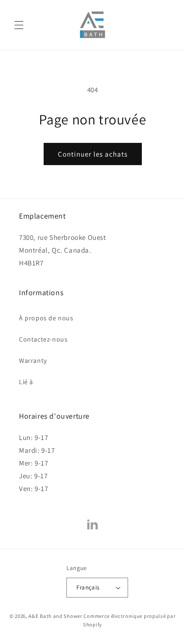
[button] (19, 25)
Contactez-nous (43, 339)
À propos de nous (46, 318)
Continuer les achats (93, 154)
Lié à (26, 382)
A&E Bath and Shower (55, 616)
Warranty (33, 360)
